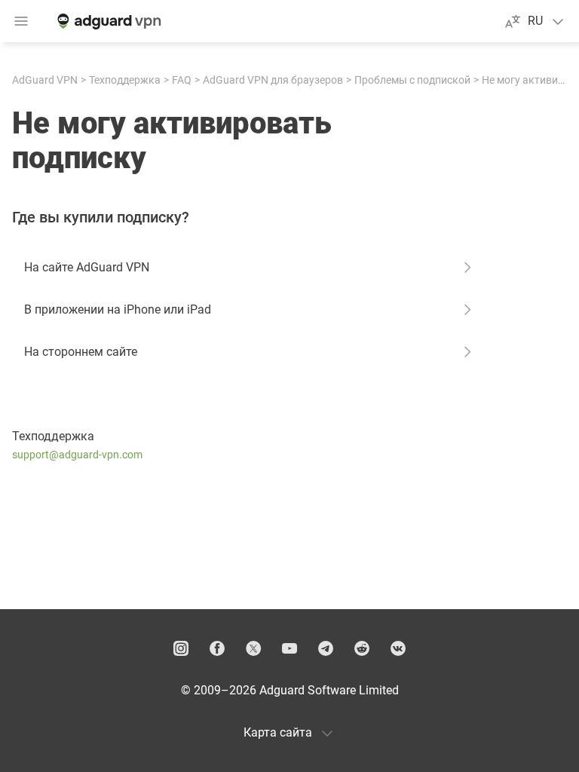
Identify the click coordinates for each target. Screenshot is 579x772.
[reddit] (362, 648)
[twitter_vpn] (253, 648)
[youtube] (289, 648)
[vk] (398, 648)
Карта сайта (278, 732)
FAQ (181, 80)
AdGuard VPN (45, 80)
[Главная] (107, 21)
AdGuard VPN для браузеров (273, 80)
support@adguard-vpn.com (77, 455)
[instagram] (181, 648)
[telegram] (326, 648)
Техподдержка (125, 80)
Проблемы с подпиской (412, 80)
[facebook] (217, 648)
